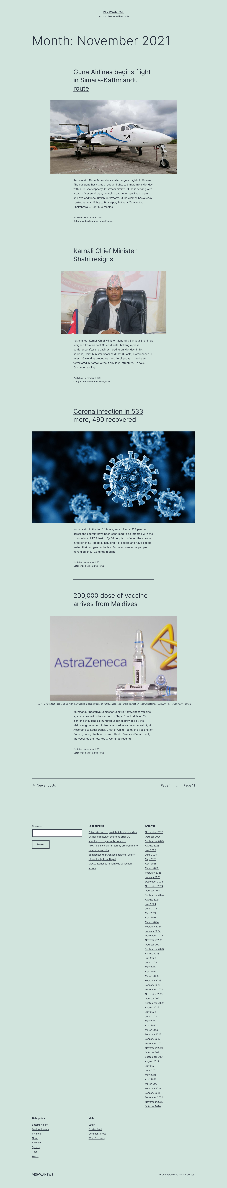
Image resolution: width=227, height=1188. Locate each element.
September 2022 (154, 1003)
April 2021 (150, 1079)
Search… (37, 826)
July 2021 (150, 1066)
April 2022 (150, 1025)
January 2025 (152, 877)
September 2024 (154, 895)
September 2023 (154, 949)
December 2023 (154, 935)
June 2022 (151, 1016)
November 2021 (154, 1048)
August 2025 (152, 845)
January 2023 (152, 985)
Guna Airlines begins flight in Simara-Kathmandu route (112, 80)
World (35, 1156)
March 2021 (151, 1083)
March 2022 (152, 1030)
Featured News (96, 221)
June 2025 (151, 854)
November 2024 (154, 886)
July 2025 (150, 850)
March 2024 (152, 922)
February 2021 (153, 1088)
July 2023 (150, 958)
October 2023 (153, 944)
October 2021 (152, 1052)
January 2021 (152, 1093)
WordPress (188, 1174)
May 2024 (150, 913)
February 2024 (153, 926)
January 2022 (152, 1038)
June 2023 (151, 962)
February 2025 (153, 872)
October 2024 (153, 890)
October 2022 (153, 998)
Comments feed (97, 1133)
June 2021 (150, 1070)
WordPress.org (97, 1138)
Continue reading (102, 206)
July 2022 (150, 1012)
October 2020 (153, 1106)
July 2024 (150, 904)
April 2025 (150, 863)
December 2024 (154, 881)
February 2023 (153, 980)
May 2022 (150, 1021)
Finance (109, 221)
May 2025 (150, 859)
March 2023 (152, 976)
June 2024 (151, 908)
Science (36, 1142)
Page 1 (166, 785)
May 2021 (150, 1074)
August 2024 (152, 899)
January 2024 (153, 931)
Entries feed (95, 1129)
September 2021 (154, 1056)
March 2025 (152, 868)
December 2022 (154, 989)
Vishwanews (113, 12)
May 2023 (150, 967)
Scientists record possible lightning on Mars (113, 832)
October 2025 (153, 836)
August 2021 (152, 1061)
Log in (92, 1124)
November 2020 (154, 1101)
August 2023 (152, 953)
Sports (36, 1147)
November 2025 (154, 832)
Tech (35, 1151)
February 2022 (153, 1034)
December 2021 (153, 1043)
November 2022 (154, 994)
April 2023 (150, 971)
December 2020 (154, 1097)
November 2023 (154, 940)
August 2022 (152, 1007)
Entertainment (40, 1124)
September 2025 (154, 841)
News (108, 381)
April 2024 (151, 917)
